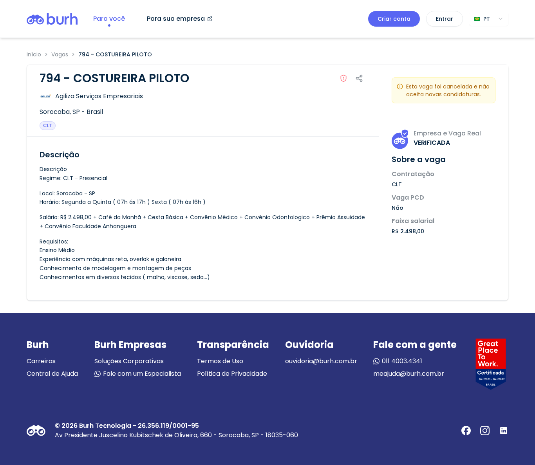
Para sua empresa (176, 18)
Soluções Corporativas (129, 361)
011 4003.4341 (402, 361)
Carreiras (41, 361)
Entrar (444, 19)
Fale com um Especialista (142, 373)
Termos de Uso (220, 361)
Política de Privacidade (232, 373)
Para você (109, 18)
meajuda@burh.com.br (408, 373)
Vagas (59, 54)
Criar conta (394, 19)
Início (34, 54)
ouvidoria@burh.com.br (321, 361)
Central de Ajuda (52, 373)
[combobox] (488, 19)
